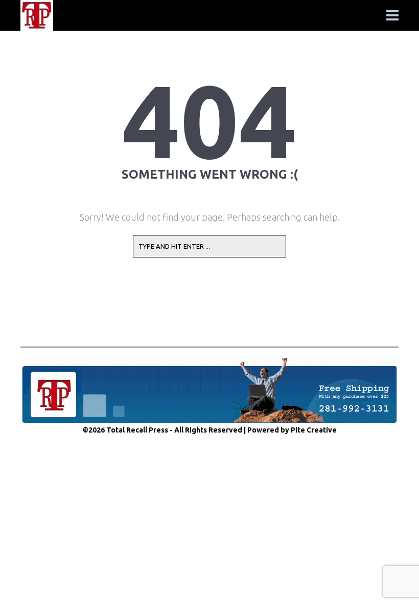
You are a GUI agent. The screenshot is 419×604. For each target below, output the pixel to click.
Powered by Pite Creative (292, 430)
